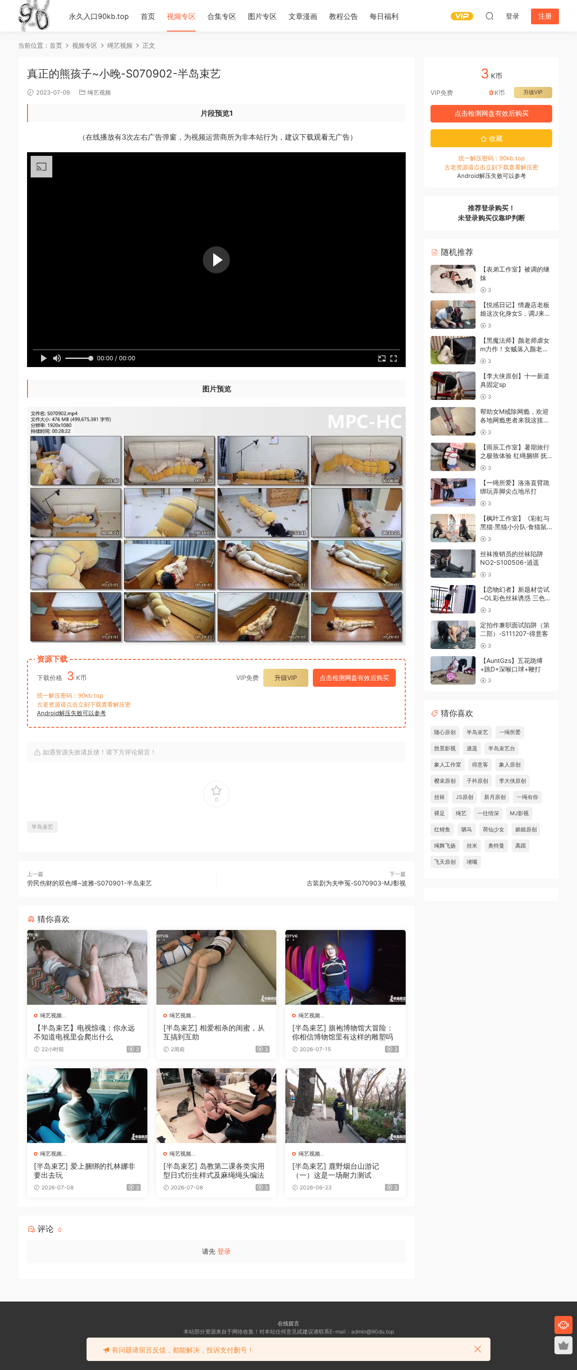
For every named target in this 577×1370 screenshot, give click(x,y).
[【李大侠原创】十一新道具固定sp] (453, 386)
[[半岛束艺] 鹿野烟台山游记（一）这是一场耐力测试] (345, 1105)
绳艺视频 (99, 92)
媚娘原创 (526, 829)
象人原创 (510, 764)
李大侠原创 (512, 780)
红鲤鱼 (442, 829)
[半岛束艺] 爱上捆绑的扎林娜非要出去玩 (84, 1170)
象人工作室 (447, 764)
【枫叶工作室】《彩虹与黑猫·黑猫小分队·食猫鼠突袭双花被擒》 (515, 527)
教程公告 (343, 16)
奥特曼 (496, 845)
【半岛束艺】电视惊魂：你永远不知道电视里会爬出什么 (84, 1032)
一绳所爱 (510, 732)
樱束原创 (445, 780)
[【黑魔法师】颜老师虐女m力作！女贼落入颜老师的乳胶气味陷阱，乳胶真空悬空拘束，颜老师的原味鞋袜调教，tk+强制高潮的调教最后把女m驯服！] (453, 350)
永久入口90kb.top (99, 16)
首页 (148, 16)
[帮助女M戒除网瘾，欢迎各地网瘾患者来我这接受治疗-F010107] (453, 421)
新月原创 (495, 797)
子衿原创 (477, 780)
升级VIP (286, 677)
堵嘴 (472, 861)
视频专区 (181, 16)
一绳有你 (527, 797)
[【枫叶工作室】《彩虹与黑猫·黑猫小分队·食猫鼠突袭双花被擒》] (453, 528)
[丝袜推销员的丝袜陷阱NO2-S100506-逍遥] (453, 563)
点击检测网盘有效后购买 (354, 677)
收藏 (495, 138)
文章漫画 (302, 16)
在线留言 (288, 1323)
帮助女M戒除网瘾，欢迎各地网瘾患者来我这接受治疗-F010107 (515, 420)
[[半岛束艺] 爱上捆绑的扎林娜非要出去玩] (87, 1105)
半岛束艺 (42, 826)
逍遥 (472, 748)
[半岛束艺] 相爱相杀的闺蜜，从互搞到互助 (214, 1032)
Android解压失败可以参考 (71, 713)
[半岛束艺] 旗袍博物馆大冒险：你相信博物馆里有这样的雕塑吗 (343, 1032)
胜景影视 (445, 748)
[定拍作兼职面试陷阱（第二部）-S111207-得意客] (453, 635)
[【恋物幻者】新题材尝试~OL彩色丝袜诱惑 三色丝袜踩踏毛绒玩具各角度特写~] (453, 599)
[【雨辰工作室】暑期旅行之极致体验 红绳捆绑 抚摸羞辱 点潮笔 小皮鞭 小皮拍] (453, 457)
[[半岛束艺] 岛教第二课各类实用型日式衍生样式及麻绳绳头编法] (216, 1105)
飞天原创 (445, 861)
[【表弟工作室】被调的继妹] (453, 279)
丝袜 (439, 797)
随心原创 (445, 732)
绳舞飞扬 (445, 845)
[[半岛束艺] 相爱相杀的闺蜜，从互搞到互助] (216, 967)
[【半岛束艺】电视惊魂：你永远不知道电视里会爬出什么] (87, 967)
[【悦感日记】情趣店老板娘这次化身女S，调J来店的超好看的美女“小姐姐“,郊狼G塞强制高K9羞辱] (453, 314)
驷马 (466, 829)
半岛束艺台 (501, 748)
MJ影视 (519, 813)
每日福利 (384, 16)
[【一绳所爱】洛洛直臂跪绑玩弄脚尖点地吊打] (453, 492)
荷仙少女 (493, 829)
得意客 (480, 764)
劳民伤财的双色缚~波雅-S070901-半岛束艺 (89, 883)
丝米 (472, 845)
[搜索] (489, 15)
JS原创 (464, 797)
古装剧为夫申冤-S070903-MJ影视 (356, 883)
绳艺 (461, 813)
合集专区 (221, 16)
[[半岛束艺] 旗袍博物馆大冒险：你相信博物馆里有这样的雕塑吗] (345, 967)
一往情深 (488, 813)
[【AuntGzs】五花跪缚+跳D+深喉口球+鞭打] (453, 670)
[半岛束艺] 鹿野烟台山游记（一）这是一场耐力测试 (335, 1170)
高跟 (520, 845)
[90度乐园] (34, 16)
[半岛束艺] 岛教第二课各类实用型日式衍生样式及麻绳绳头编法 (214, 1170)
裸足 (439, 813)
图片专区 (262, 16)
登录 (224, 1251)
